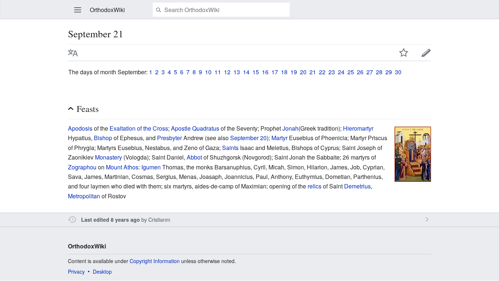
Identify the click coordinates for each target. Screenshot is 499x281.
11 (217, 72)
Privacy (76, 271)
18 (284, 72)
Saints (230, 147)
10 (208, 72)
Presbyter (169, 138)
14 (246, 72)
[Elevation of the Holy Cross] (413, 153)
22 (322, 72)
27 (369, 72)
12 (227, 72)
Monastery (108, 157)
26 (360, 72)
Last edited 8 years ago (110, 219)
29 (388, 72)
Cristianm (159, 219)
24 (341, 72)
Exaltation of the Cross (139, 128)
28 (379, 72)
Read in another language (73, 52)
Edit (426, 52)
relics (314, 186)
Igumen (151, 167)
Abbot (194, 157)
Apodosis (80, 128)
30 (398, 72)
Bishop (103, 138)
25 (350, 72)
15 (255, 72)
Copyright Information (155, 261)
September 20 (248, 138)
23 (331, 72)
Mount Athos (122, 167)
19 (293, 72)
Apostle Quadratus (195, 128)
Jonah (290, 128)
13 (236, 72)
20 (303, 72)
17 (274, 72)
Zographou (82, 167)
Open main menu (78, 9)
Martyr (279, 138)
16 (265, 72)
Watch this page (403, 52)
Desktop (102, 271)
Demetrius (357, 186)
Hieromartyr (358, 128)
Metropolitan (84, 196)
